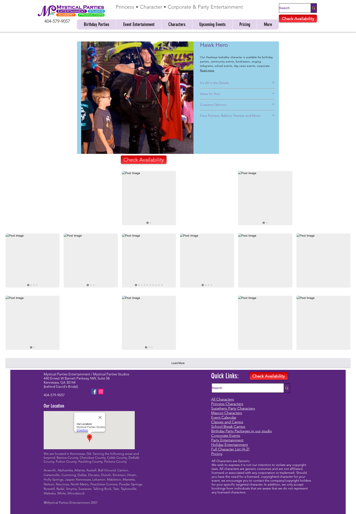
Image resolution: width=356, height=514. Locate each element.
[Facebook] (94, 391)
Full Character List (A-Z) (230, 449)
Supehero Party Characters (233, 408)
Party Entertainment (227, 440)
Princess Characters (227, 404)
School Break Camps (228, 426)
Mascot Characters (226, 413)
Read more (207, 70)
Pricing (216, 454)
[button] (96, 24)
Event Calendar (223, 417)
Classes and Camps (227, 422)
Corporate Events (225, 435)
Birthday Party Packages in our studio (241, 431)
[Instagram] (101, 391)
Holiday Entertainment (229, 444)
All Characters (222, 399)
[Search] (314, 8)
